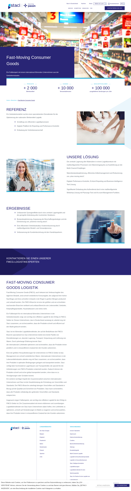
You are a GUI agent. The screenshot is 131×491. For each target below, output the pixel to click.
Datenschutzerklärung (76, 437)
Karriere (83, 3)
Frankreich (43, 440)
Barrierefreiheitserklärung (77, 443)
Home (8, 100)
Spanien (42, 453)
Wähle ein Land (99, 3)
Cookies (72, 440)
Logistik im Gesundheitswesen (78, 460)
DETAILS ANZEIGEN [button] (103, 485)
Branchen (85, 8)
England (42, 437)
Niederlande (43, 447)
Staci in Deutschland (72, 3)
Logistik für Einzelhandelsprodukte (79, 457)
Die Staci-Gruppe (44, 430)
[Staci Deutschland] (21, 6)
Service (70, 8)
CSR (91, 8)
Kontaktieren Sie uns (114, 8)
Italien (41, 443)
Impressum (73, 434)
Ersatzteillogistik (74, 450)
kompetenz (77, 8)
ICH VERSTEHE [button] (122, 485)
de (122, 3)
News (90, 3)
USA (41, 457)
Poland (42, 450)
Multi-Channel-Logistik (76, 453)
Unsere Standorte (75, 430)
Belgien (42, 434)
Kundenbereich (114, 3)
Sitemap (72, 447)
